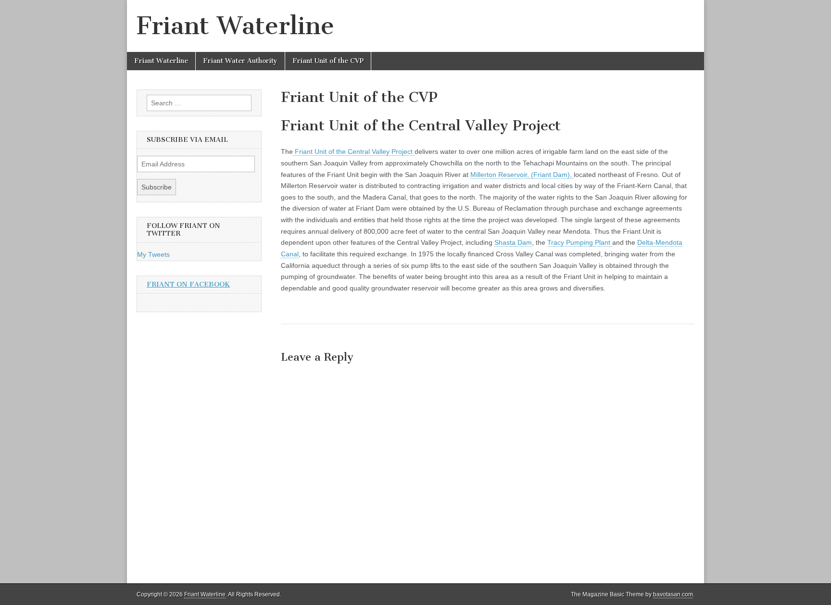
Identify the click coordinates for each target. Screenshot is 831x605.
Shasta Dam (513, 242)
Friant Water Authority (240, 61)
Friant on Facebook (188, 284)
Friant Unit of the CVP (328, 61)
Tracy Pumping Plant (579, 242)
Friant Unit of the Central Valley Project (354, 151)
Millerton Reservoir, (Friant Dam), (522, 174)
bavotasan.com (673, 594)
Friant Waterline (235, 25)
